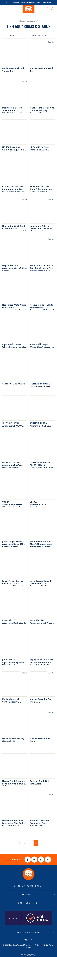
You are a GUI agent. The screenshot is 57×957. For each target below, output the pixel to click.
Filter (11, 35)
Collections (31, 21)
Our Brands (28, 895)
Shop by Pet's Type (28, 886)
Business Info (28, 903)
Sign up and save (28, 933)
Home (22, 21)
